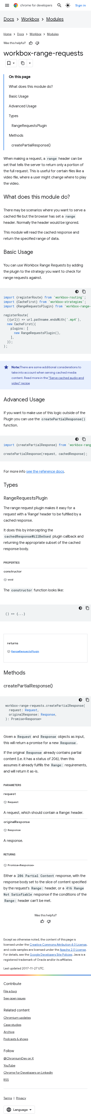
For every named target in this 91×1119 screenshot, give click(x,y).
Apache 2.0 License (73, 950)
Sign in (80, 5)
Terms (8, 1098)
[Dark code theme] (76, 291)
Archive (9, 1032)
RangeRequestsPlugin (25, 651)
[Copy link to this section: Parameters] (25, 784)
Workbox (30, 19)
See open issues (14, 998)
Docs (9, 19)
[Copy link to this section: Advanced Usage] (49, 400)
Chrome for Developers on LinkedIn (28, 1073)
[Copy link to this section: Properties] (24, 562)
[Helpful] (30, 43)
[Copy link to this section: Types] (22, 485)
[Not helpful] (37, 43)
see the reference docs (45, 471)
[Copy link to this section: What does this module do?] (74, 197)
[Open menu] (7, 5)
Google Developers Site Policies (51, 955)
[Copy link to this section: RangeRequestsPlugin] (51, 498)
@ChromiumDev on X (19, 1058)
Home (7, 34)
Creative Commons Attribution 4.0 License (58, 945)
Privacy (21, 1098)
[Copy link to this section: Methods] (29, 673)
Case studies (12, 1025)
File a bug (10, 991)
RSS (6, 1080)
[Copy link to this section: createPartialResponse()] (57, 686)
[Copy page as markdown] (23, 63)
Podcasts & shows (16, 1039)
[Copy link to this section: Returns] (19, 853)
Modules (55, 19)
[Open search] (59, 5)
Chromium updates (17, 1018)
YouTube (9, 1065)
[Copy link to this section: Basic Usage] (37, 252)
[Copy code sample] (83, 291)
